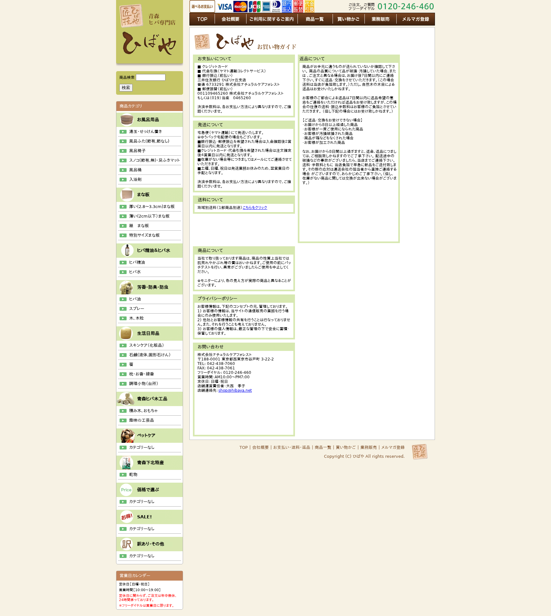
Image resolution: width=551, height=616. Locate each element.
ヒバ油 (135, 299)
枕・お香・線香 (141, 374)
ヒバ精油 (137, 262)
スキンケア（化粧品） (146, 345)
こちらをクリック (255, 207)
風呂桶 (135, 169)
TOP (243, 447)
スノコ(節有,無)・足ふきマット (154, 160)
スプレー (136, 308)
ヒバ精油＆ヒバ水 (153, 250)
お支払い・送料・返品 (291, 447)
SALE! (144, 516)
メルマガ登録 (393, 447)
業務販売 (368, 447)
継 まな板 (139, 225)
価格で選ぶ (148, 489)
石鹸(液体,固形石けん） (150, 355)
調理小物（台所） (143, 383)
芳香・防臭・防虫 (152, 287)
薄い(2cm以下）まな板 (149, 216)
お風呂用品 (148, 119)
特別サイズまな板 (144, 235)
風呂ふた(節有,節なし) (149, 141)
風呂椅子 (137, 150)
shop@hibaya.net (235, 390)
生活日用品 (148, 333)
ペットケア (146, 435)
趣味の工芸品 (141, 420)
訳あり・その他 (150, 543)
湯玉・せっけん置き (145, 131)
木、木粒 (136, 318)
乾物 (133, 474)
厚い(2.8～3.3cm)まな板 (152, 206)
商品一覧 (322, 447)
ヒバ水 (135, 272)
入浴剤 (135, 179)
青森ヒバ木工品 (152, 398)
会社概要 (260, 447)
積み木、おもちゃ (143, 410)
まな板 (143, 194)
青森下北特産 (150, 462)
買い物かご (346, 447)
